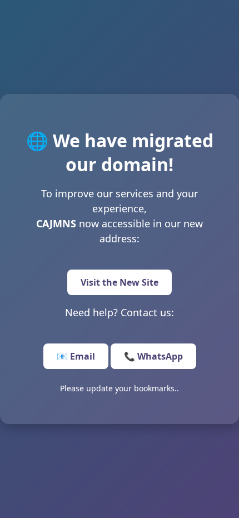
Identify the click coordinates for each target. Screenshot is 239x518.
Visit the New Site (119, 282)
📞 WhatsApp (153, 356)
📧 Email (76, 356)
